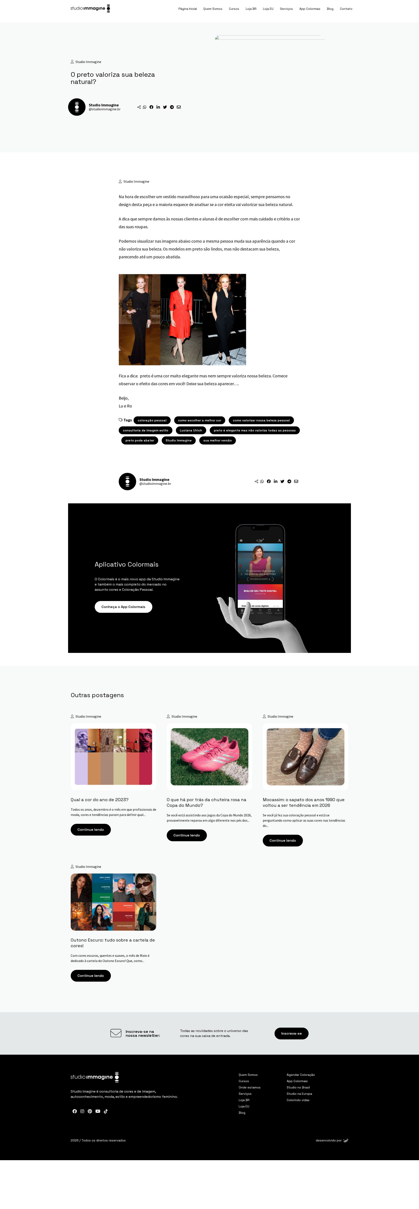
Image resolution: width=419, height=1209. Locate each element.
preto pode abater (139, 440)
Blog (330, 9)
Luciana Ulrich (191, 430)
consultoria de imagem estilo (145, 430)
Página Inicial (188, 9)
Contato (346, 9)
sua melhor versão (217, 440)
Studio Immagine (179, 440)
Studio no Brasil (298, 1087)
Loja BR (251, 9)
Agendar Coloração (301, 1075)
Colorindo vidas (298, 1100)
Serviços (286, 9)
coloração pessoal (152, 420)
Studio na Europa (299, 1094)
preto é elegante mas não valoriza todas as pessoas (255, 430)
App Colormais (309, 9)
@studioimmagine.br (104, 109)
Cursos (234, 9)
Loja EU (268, 9)
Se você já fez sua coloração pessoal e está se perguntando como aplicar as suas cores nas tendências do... (304, 820)
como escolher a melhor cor (199, 420)
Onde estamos (250, 1087)
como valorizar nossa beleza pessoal (261, 420)
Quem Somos (212, 9)
